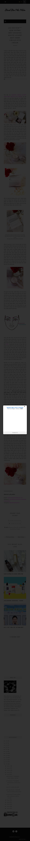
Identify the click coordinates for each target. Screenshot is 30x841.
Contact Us (15, 432)
